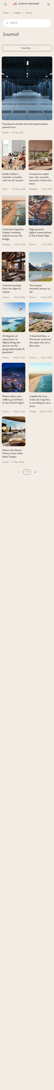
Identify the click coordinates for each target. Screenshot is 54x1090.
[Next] (34, 472)
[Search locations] (5, 4)
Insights (17, 13)
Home (6, 13)
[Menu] (48, 4)
